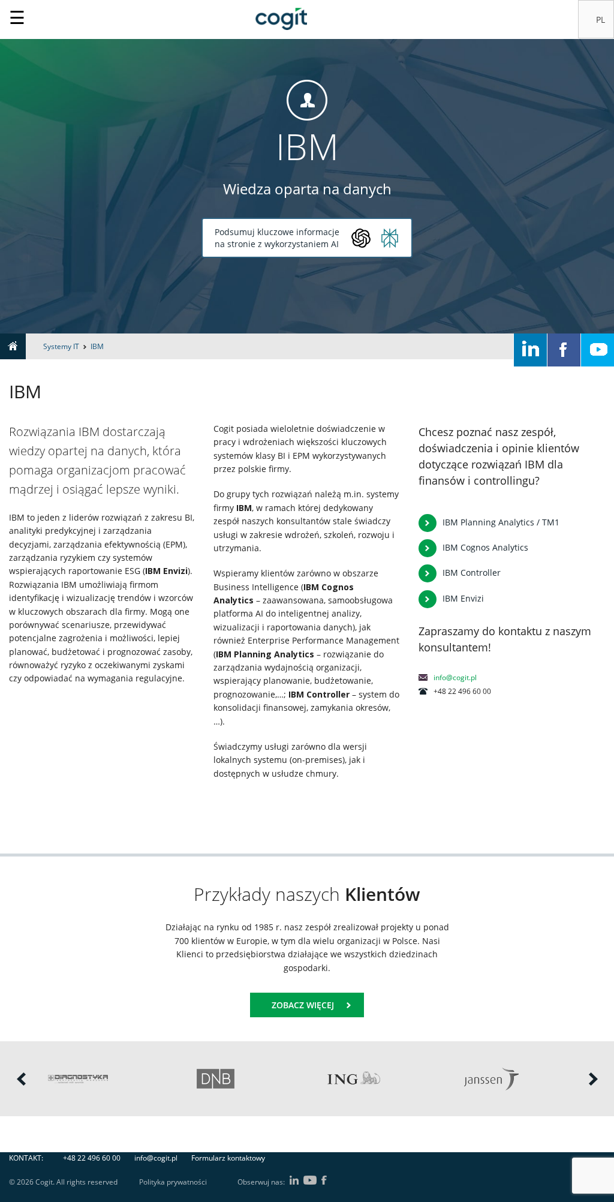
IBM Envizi (463, 598)
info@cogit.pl (455, 677)
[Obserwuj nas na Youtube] (597, 349)
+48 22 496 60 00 (92, 1158)
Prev (21, 1079)
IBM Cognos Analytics (485, 547)
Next (593, 1079)
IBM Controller (472, 572)
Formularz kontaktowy (228, 1158)
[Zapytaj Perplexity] (389, 238)
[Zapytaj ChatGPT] (361, 238)
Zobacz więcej (303, 1005)
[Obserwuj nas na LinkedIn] (530, 349)
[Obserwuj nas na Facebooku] (563, 349)
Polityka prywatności (173, 1182)
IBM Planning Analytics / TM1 (501, 522)
